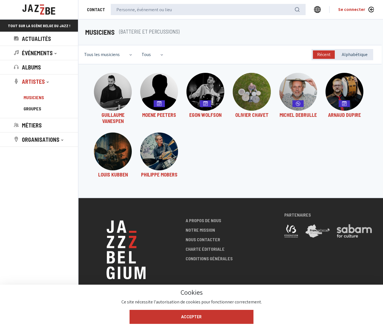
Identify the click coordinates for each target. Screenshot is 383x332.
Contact (96, 9)
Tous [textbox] (146, 54)
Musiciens (34, 97)
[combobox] (108, 54)
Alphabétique (355, 54)
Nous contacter (203, 239)
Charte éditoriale (205, 249)
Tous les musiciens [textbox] (102, 54)
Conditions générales (209, 258)
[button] (36, 53)
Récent (324, 54)
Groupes (32, 108)
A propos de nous (203, 220)
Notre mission (200, 230)
